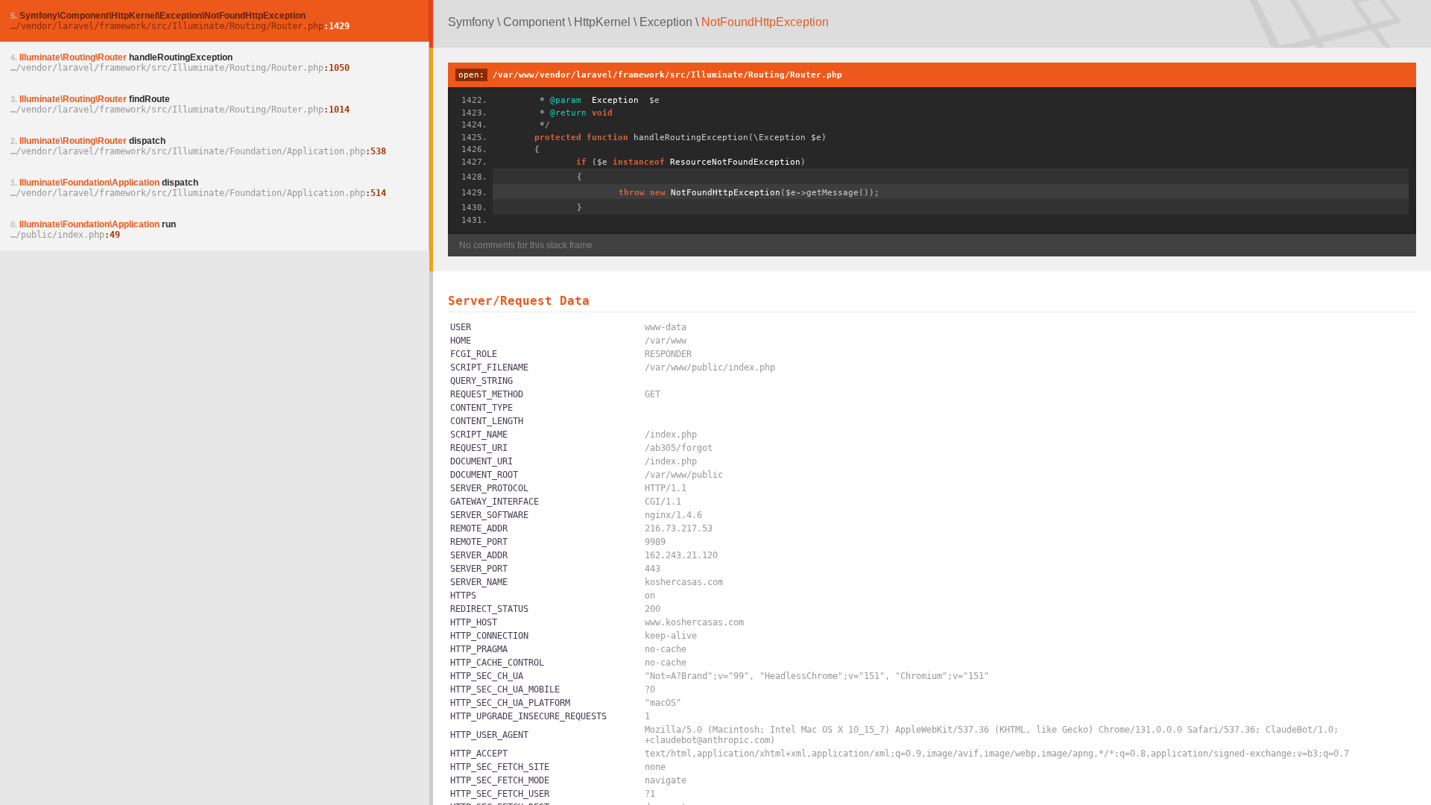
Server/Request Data (519, 301)
